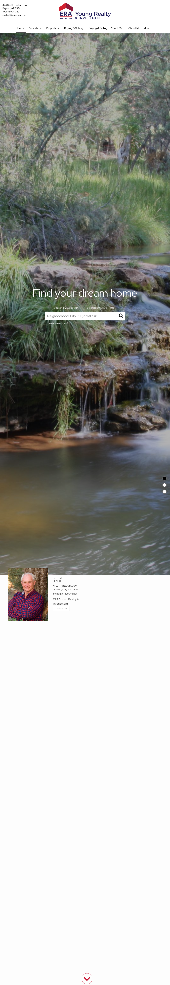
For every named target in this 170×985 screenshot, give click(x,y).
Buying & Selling (75, 29)
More (148, 29)
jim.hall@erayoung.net (14, 14)
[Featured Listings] (164, 485)
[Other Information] (164, 492)
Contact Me (61, 608)
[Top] (164, 478)
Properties (36, 29)
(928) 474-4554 (69, 589)
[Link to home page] (85, 11)
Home (21, 28)
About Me (118, 29)
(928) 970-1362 (10, 11)
